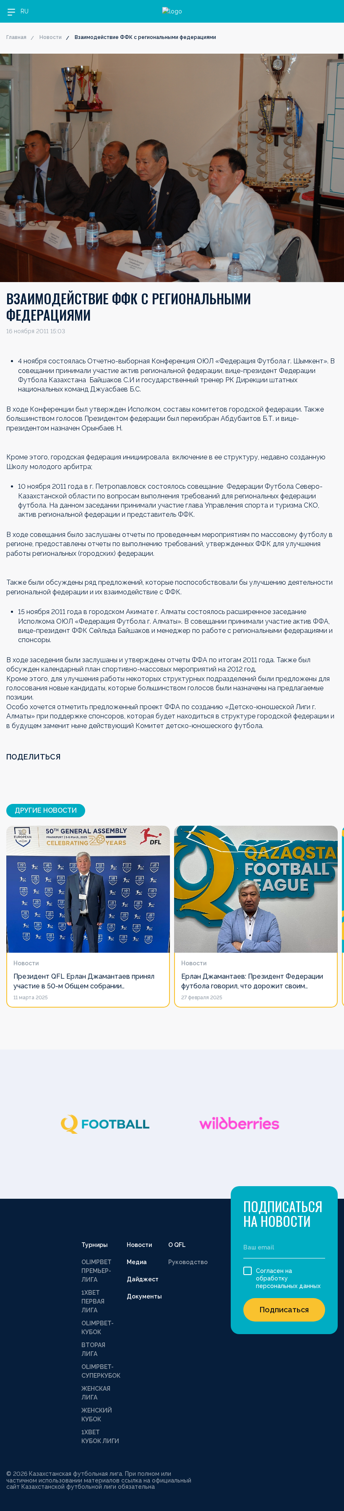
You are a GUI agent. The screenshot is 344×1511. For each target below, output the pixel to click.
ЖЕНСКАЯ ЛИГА (95, 1393)
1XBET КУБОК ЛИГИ (100, 1436)
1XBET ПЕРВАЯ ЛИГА (92, 1301)
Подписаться (284, 1309)
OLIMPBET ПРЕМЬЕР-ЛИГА (96, 1271)
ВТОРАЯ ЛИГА (93, 1349)
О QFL (176, 1244)
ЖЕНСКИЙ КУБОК (96, 1415)
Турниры (94, 1244)
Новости (50, 37)
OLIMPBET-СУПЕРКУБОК (100, 1371)
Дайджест (143, 1279)
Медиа (137, 1262)
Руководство (188, 1262)
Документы (144, 1296)
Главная (16, 37)
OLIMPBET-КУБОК (97, 1327)
